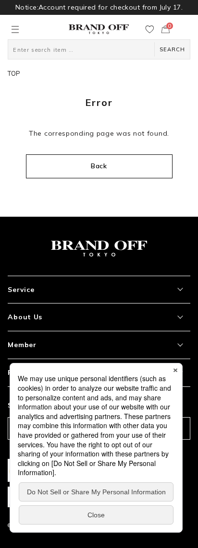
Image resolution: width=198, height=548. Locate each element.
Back (99, 166)
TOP (14, 73)
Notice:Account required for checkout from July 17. (99, 7)
